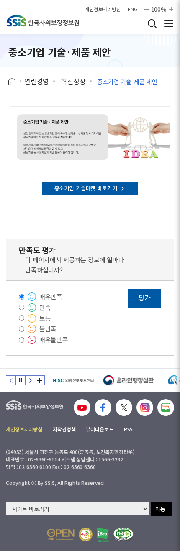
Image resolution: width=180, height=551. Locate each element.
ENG (133, 9)
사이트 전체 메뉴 (168, 23)
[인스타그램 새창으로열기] (144, 407)
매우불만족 (53, 339)
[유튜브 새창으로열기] (82, 407)
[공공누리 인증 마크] (61, 534)
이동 (160, 509)
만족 (45, 307)
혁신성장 (73, 81)
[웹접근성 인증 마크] (123, 534)
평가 (144, 297)
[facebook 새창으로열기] (103, 407)
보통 (45, 318)
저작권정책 (64, 429)
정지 (20, 380)
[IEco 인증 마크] (103, 535)
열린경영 (36, 81)
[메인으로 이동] (43, 20)
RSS (128, 429)
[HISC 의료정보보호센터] (73, 380)
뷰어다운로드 (99, 429)
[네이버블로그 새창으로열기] (165, 407)
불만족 (48, 328)
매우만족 (50, 296)
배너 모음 (40, 380)
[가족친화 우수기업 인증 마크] (86, 534)
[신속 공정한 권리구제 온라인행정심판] (129, 380)
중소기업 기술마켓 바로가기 (86, 188)
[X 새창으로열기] (124, 407)
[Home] (14, 81)
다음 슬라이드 (30, 380)
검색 (152, 23)
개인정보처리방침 (103, 9)
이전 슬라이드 (11, 380)
